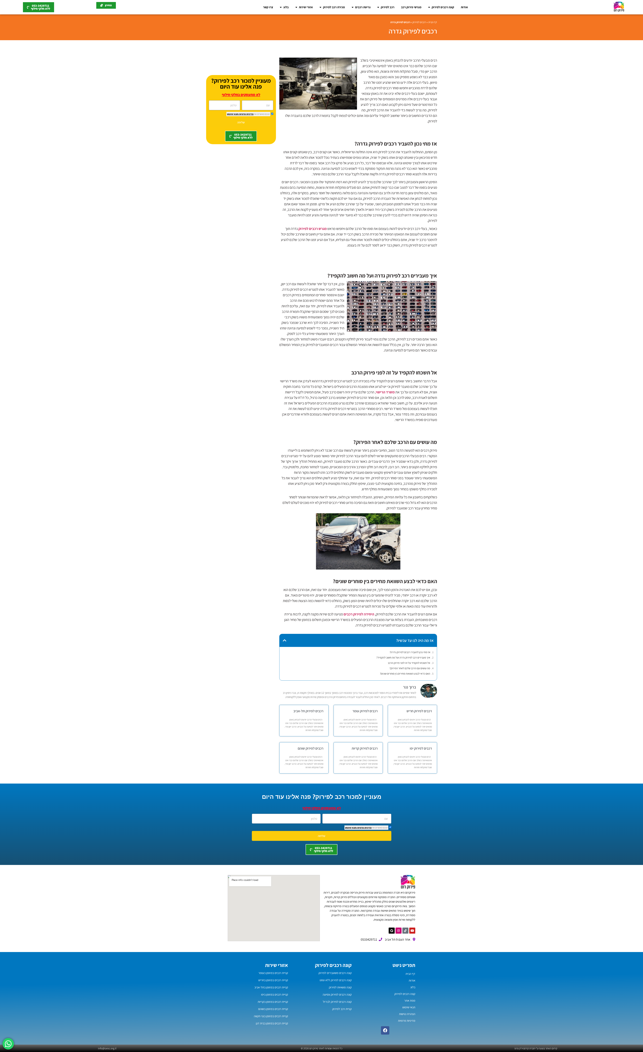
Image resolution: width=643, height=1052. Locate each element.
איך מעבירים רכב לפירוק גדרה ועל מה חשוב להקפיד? (403, 657)
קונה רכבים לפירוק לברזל (337, 1002)
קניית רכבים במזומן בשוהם (273, 1009)
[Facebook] (385, 1030)
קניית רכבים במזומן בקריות (273, 1002)
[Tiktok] (405, 931)
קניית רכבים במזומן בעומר (273, 973)
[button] (284, 640)
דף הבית (432, 22)
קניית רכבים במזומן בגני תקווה (271, 1016)
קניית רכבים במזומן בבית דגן (272, 1023)
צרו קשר (268, 7)
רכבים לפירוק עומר (365, 711)
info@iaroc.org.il (107, 1048)
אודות (464, 7)
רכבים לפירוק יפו (421, 748)
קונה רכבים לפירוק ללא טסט (336, 980)
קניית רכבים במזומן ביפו (274, 994)
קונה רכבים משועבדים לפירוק (335, 973)
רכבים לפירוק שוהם (310, 748)
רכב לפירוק (387, 7)
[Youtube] (412, 931)
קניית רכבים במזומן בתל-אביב (271, 987)
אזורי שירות (306, 7)
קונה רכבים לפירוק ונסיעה (337, 994)
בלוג (286, 7)
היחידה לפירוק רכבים (359, 614)
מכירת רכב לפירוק (334, 7)
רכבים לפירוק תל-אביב (308, 711)
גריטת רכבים (363, 7)
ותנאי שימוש (233, 114)
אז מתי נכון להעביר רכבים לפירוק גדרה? (410, 652)
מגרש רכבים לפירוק (312, 228)
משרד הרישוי (385, 392)
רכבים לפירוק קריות (365, 748)
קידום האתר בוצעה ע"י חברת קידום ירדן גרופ (535, 1048)
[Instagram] (399, 931)
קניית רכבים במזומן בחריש (273, 980)
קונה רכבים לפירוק (443, 7)
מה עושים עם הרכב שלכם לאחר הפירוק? (409, 668)
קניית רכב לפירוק (342, 1009)
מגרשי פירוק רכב (411, 7)
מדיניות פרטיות (246, 114)
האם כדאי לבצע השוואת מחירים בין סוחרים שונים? (405, 673)
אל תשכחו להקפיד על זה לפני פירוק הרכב (409, 663)
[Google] (392, 931)
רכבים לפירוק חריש (419, 711)
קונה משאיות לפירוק (340, 987)
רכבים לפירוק (419, 22)
